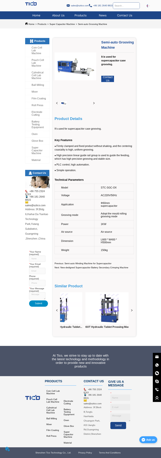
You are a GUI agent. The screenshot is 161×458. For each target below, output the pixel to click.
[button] (80, 15)
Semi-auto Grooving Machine (92, 24)
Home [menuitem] (36, 15)
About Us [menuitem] (58, 15)
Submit (38, 303)
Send (118, 425)
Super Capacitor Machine (62, 24)
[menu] (80, 15)
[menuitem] (80, 15)
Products (42, 24)
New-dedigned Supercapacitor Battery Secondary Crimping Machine (94, 267)
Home (31, 24)
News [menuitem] (102, 15)
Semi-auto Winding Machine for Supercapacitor (87, 263)
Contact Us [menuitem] (124, 15)
